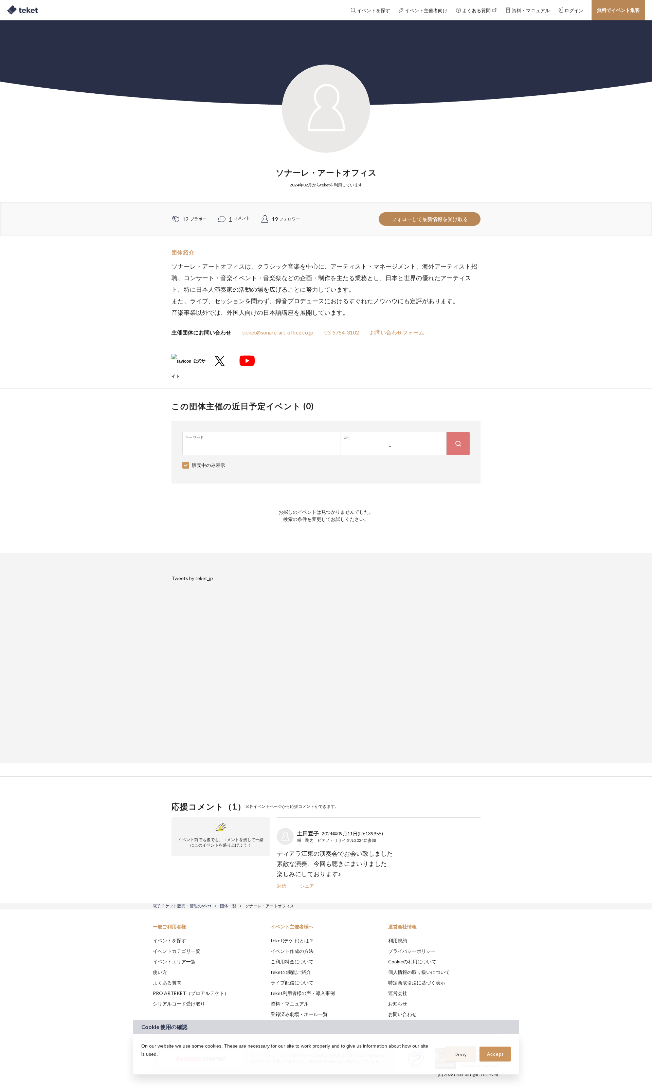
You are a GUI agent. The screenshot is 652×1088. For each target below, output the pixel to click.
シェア (307, 886)
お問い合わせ (402, 1014)
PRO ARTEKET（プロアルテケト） (191, 993)
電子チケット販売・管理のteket (182, 905)
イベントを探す (169, 940)
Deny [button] (460, 1054)
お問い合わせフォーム (397, 332)
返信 (281, 886)
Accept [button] (495, 1054)
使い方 (160, 972)
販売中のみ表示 (208, 465)
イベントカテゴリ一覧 (176, 951)
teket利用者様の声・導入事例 (303, 993)
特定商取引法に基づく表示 (416, 982)
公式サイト (188, 363)
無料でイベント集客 (618, 10)
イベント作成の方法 (292, 951)
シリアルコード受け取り (179, 1004)
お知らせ (397, 1004)
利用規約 (397, 940)
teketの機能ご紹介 (291, 972)
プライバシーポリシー (412, 951)
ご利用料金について (292, 961)
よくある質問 (167, 982)
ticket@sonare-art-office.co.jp (277, 332)
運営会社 (397, 993)
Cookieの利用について (412, 961)
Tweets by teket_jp (192, 578)
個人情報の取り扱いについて (419, 972)
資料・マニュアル (290, 1004)
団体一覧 (228, 905)
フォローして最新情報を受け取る (430, 219)
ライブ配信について (292, 982)
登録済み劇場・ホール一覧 (299, 1014)
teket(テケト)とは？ (292, 940)
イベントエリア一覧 (174, 961)
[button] (142, 1063)
